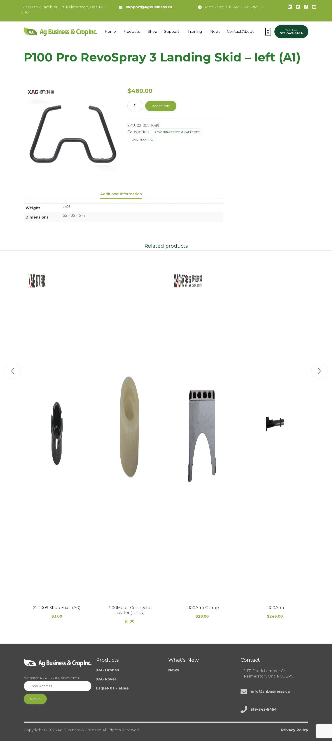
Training (194, 31)
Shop (152, 31)
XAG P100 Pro (142, 139)
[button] (291, 31)
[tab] (123, 194)
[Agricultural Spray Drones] (60, 31)
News (215, 31)
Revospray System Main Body (177, 132)
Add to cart (161, 106)
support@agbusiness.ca (149, 7)
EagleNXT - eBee (112, 688)
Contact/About (240, 31)
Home (110, 31)
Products (131, 31)
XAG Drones (107, 670)
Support (171, 31)
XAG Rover (106, 679)
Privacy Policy (294, 730)
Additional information (121, 194)
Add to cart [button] (56, 600)
